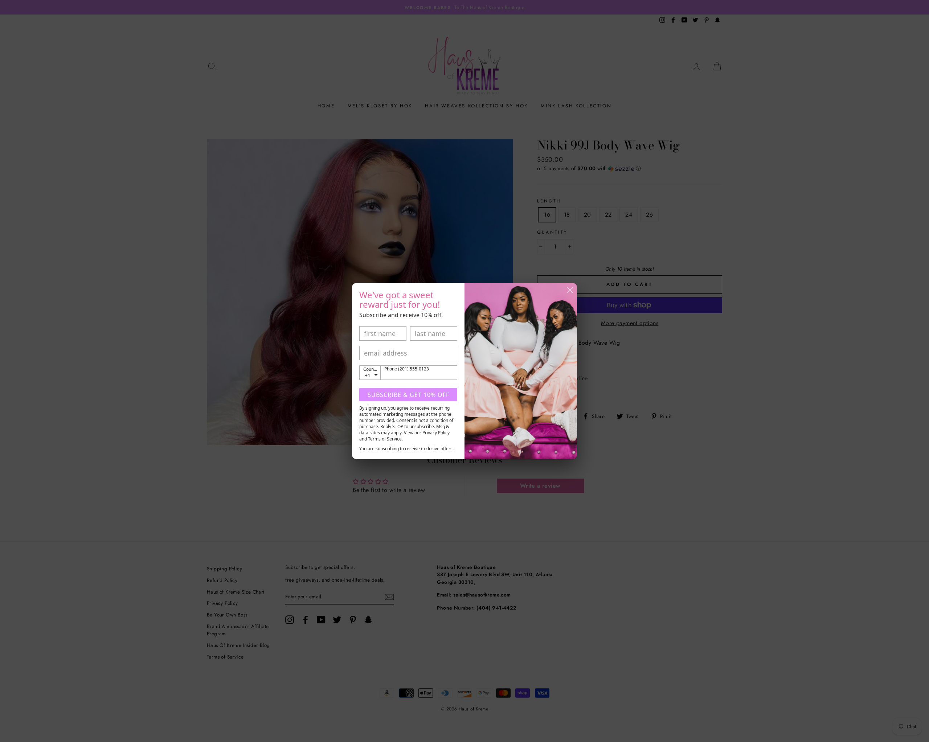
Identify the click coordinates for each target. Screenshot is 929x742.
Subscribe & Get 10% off (408, 395)
